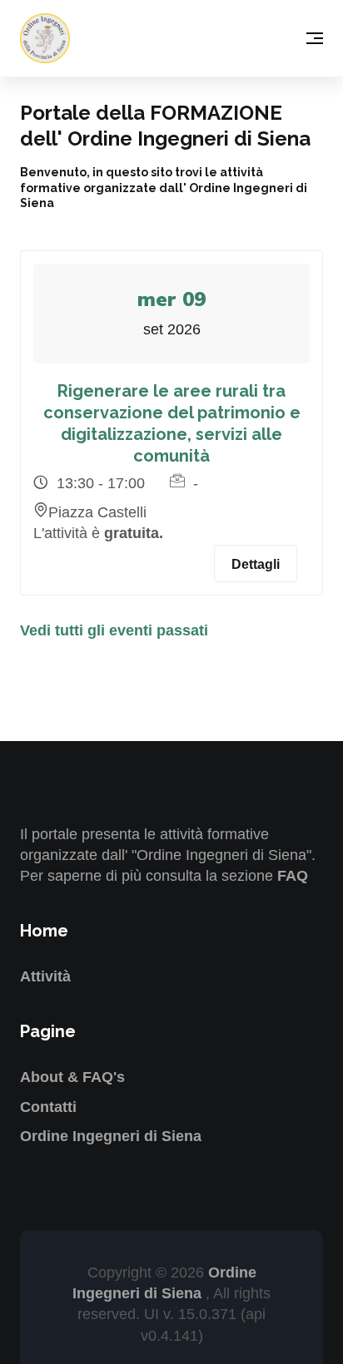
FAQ (292, 875)
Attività (45, 976)
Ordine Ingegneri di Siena (110, 1136)
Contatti (48, 1107)
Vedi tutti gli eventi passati (114, 630)
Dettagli (255, 564)
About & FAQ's (72, 1077)
